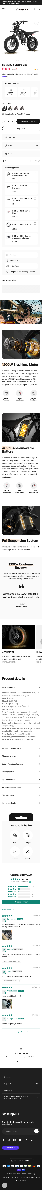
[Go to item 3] (24, 60)
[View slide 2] (13, 612)
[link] (18, 637)
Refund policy (15, 1177)
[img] (7, 916)
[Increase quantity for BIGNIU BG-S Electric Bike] (12, 121)
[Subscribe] (36, 1131)
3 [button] (21, 1032)
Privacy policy (6, 1177)
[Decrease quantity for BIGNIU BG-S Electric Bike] (4, 121)
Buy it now (21, 128)
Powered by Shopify (28, 1174)
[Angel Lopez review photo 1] (7, 1004)
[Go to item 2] (21, 60)
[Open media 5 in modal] (36, 23)
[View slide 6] (24, 612)
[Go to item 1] (18, 60)
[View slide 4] (18, 612)
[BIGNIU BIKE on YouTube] (20, 1140)
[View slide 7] (26, 612)
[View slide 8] (29, 612)
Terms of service (25, 1177)
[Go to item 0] (16, 60)
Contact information (21, 1180)
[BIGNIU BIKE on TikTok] (25, 1140)
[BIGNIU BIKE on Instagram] (14, 1140)
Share (7, 161)
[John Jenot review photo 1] (7, 935)
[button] (38, 320)
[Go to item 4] (26, 60)
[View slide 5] (21, 612)
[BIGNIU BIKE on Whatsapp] (31, 1140)
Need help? (36, 161)
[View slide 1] (11, 612)
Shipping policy (35, 1177)
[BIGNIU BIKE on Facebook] (3, 1140)
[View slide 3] (16, 612)
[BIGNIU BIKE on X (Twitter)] (9, 1140)
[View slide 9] (31, 612)
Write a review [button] (21, 902)
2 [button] (18, 1032)
